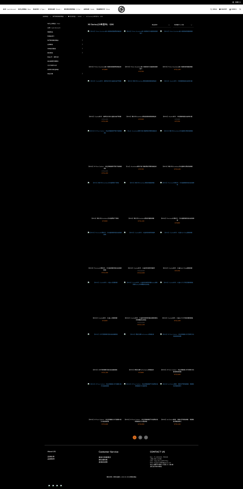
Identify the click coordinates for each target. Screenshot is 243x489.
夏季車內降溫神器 (52, 70)
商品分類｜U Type (39, 9)
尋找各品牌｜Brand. (54, 9)
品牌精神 (50, 459)
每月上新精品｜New (24, 9)
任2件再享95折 (52, 65)
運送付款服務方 (105, 457)
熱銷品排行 (50, 36)
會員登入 (234, 9)
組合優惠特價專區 (52, 61)
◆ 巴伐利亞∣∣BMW (75, 16)
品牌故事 (50, 457)
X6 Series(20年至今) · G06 (94, 16)
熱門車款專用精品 (58, 16)
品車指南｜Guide (89, 9)
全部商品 (45, 16)
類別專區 (50, 53)
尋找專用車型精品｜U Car (72, 9)
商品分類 (50, 74)
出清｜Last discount (9, 9)
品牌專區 (50, 44)
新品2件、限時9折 (53, 57)
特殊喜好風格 (51, 49)
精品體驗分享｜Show (103, 9)
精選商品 (50, 32)
